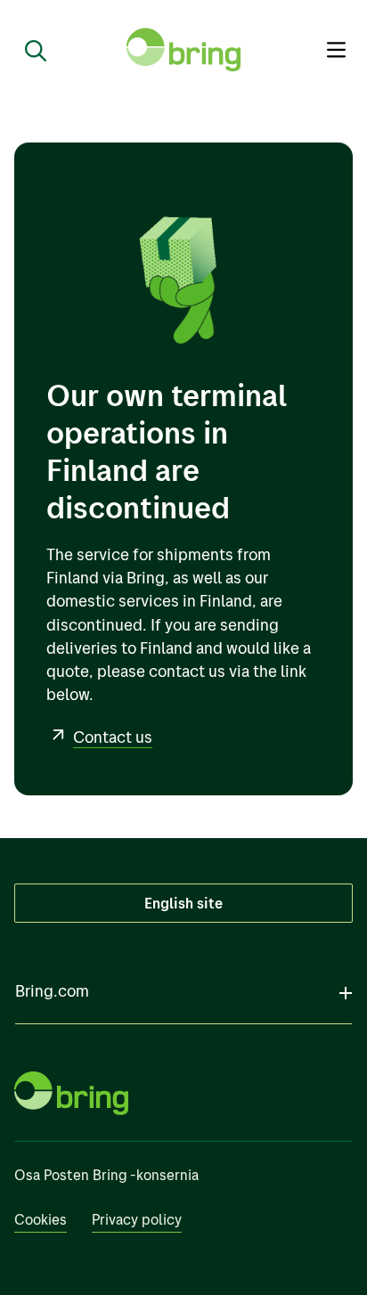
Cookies (40, 1219)
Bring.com (52, 991)
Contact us (112, 737)
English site (183, 903)
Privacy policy (137, 1219)
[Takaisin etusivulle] (183, 50)
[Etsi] (28, 50)
